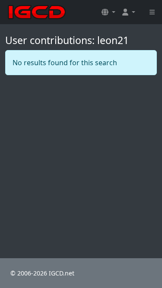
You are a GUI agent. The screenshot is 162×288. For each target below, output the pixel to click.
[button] (108, 12)
